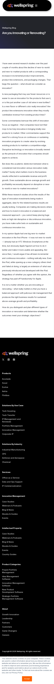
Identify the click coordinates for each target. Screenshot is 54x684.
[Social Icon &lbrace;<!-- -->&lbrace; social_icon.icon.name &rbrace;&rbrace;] (4, 359)
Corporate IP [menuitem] (8, 434)
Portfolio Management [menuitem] (12, 426)
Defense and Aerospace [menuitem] (13, 458)
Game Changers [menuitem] (9, 631)
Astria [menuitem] (4, 391)
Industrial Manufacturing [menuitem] (13, 450)
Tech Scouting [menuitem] (8, 411)
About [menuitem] (5, 609)
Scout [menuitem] (4, 383)
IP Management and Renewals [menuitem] (11, 420)
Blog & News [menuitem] (8, 510)
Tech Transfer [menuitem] (8, 415)
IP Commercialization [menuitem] (11, 486)
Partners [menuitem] (6, 623)
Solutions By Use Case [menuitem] (12, 406)
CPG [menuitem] (4, 454)
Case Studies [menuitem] (8, 502)
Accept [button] (27, 679)
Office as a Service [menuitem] (11, 478)
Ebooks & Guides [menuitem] (10, 514)
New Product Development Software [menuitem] (12, 590)
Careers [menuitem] (5, 635)
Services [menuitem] (6, 472)
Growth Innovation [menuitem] (10, 614)
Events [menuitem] (5, 518)
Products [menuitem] (6, 373)
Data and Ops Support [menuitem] (12, 482)
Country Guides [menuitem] (9, 554)
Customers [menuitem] (7, 627)
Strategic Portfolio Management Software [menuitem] (12, 597)
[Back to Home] (20, 6)
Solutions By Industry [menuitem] (12, 444)
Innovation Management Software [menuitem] (13, 584)
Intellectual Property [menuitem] (11, 528)
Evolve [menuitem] (5, 387)
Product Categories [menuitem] (11, 564)
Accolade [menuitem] (6, 379)
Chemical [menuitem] (6, 462)
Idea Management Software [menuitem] (10, 577)
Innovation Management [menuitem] (13, 430)
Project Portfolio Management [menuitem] (9, 571)
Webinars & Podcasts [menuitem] (12, 506)
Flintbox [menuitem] (5, 395)
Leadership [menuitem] (7, 618)
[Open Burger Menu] (36, 5)
